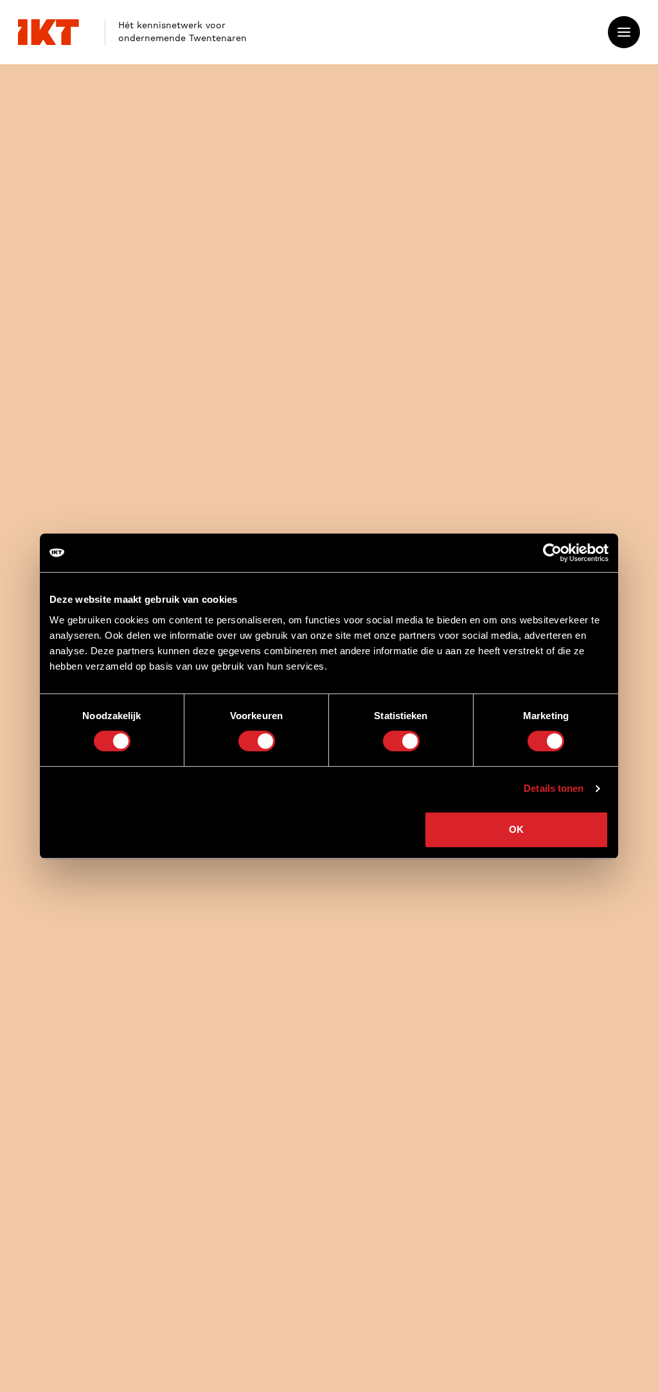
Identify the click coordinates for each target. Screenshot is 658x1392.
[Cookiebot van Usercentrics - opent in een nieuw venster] (552, 552)
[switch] (256, 741)
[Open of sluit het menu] (624, 32)
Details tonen (553, 788)
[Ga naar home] (48, 32)
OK (516, 829)
